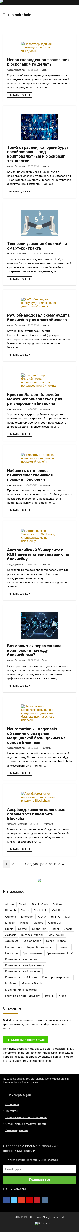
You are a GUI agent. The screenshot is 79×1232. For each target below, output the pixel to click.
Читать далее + (19, 95)
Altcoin (9, 904)
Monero (38, 922)
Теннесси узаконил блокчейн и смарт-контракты (37, 246)
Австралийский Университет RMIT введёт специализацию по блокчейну (38, 554)
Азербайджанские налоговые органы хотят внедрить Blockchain (36, 814)
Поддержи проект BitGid (26, 1039)
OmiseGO (54, 922)
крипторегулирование (56, 977)
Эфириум (11, 940)
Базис (45, 70)
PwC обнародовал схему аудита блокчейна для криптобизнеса (38, 317)
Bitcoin (23, 904)
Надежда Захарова (17, 253)
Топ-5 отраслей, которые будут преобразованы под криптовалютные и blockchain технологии (38, 154)
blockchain (40, 910)
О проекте (12, 1104)
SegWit (22, 928)
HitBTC (55, 916)
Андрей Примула (16, 70)
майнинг (11, 983)
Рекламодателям (16, 1130)
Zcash (68, 928)
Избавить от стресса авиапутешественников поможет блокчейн (30, 475)
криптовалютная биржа (21, 959)
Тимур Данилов (15, 409)
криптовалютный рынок (21, 977)
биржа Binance (56, 940)
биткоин (64, 947)
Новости (46, 166)
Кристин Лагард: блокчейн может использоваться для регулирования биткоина (34, 399)
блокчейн (11, 953)
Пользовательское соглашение (26, 1117)
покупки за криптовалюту (22, 995)
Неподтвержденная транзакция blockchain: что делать (38, 62)
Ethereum (27, 916)
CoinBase (58, 910)
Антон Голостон (16, 166)
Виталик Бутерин (32, 934)
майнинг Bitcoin (32, 983)
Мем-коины (56, 934)
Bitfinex (57, 904)
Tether (55, 928)
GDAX (42, 916)
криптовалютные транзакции (24, 965)
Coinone (10, 916)
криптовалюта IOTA (60, 953)
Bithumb (10, 910)
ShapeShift (39, 928)
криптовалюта (32, 953)
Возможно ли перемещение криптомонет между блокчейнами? (34, 650)
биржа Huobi (13, 947)
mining (24, 922)
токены (49, 995)
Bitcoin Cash (40, 904)
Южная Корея (32, 940)
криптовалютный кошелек (22, 971)
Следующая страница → (45, 864)
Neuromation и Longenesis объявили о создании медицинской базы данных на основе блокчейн (36, 736)
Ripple (9, 928)
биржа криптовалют (40, 947)
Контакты (11, 1110)
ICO (67, 916)
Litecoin (10, 922)
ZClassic (10, 934)
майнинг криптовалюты (21, 989)
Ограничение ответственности (25, 1123)
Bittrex (25, 910)
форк (62, 995)
